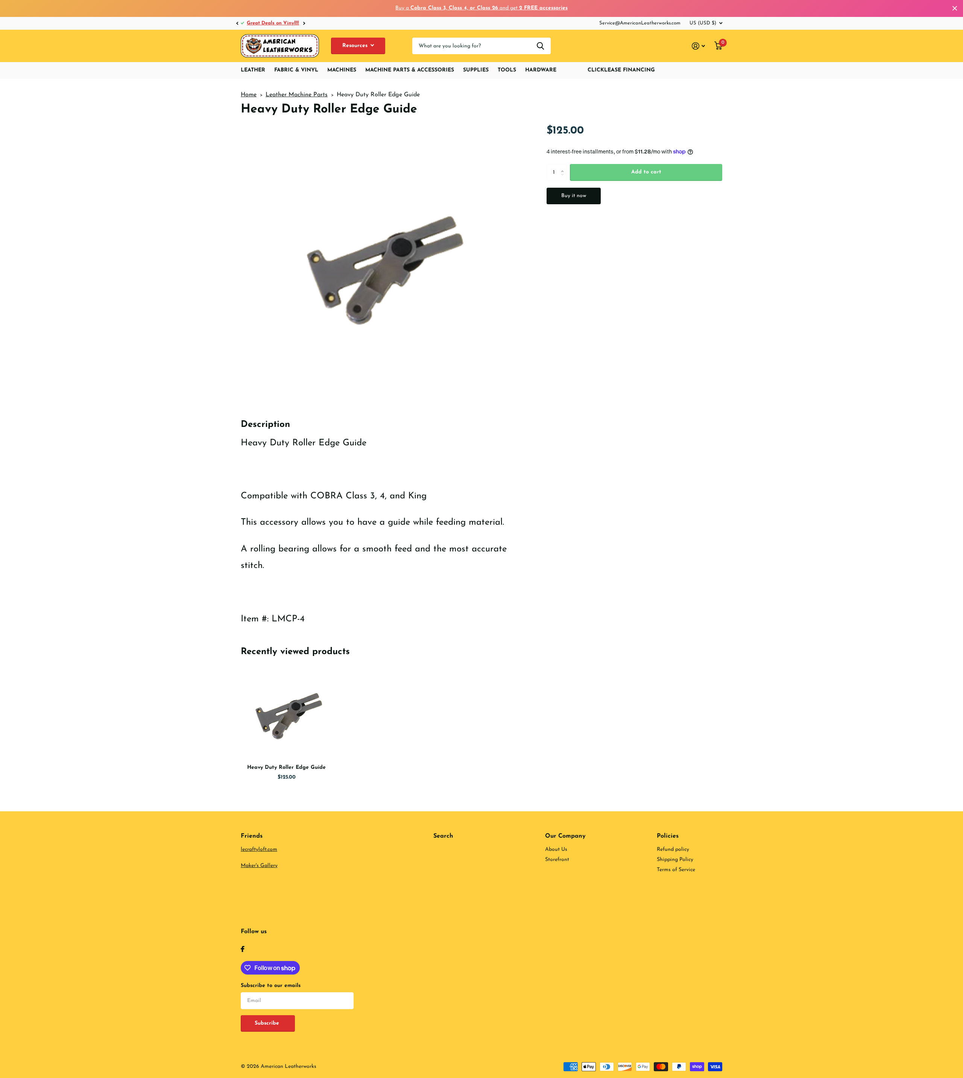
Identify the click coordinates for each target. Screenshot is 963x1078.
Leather (253, 70)
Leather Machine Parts (297, 95)
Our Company (565, 836)
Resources (355, 46)
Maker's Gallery (259, 865)
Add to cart (646, 172)
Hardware (540, 70)
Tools (507, 70)
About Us (556, 849)
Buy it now (573, 196)
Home (249, 95)
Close (954, 8)
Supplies (476, 70)
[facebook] (243, 949)
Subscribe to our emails (271, 985)
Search (443, 836)
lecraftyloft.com (259, 849)
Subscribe (268, 1023)
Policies (668, 836)
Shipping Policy (675, 859)
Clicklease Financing (621, 70)
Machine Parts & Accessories (409, 70)
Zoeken (540, 46)
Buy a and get (481, 8)
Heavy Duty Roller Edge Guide (286, 767)
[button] (237, 23)
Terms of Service (676, 870)
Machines (341, 70)
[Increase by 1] (564, 166)
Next (304, 23)
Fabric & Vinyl (296, 70)
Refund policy (673, 849)
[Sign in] (698, 46)
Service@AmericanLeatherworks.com (639, 23)
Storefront (557, 859)
